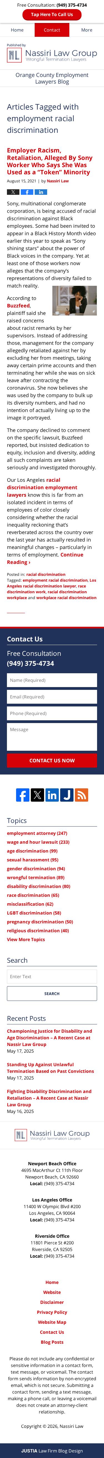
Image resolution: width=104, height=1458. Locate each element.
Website (52, 1292)
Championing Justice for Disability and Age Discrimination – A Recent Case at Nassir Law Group (49, 1037)
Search (52, 993)
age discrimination (32, 851)
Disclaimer (52, 1302)
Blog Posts (52, 1342)
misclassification (30, 904)
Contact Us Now (52, 760)
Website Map (52, 1322)
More (86, 30)
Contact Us (52, 1332)
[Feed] (81, 795)
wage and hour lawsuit (38, 842)
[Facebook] (22, 795)
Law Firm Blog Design (52, 1451)
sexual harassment (32, 860)
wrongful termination (35, 877)
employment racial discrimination (55, 580)
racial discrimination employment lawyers (42, 487)
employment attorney (37, 833)
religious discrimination (38, 931)
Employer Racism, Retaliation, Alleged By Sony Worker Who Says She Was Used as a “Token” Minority (50, 161)
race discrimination (33, 895)
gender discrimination (36, 869)
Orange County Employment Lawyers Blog (52, 53)
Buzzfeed (18, 305)
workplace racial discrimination (66, 597)
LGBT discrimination (34, 913)
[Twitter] (37, 795)
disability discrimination (38, 886)
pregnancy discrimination (40, 922)
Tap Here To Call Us (52, 14)
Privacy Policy (52, 1312)
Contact (52, 30)
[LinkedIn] (52, 795)
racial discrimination (45, 574)
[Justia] (66, 795)
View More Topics (26, 939)
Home (17, 30)
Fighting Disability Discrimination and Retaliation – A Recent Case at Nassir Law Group (49, 1098)
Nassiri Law (71, 1426)
